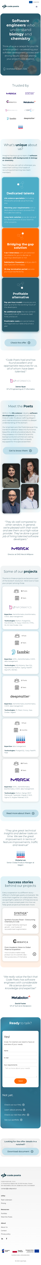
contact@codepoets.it (9, 1188)
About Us (4, 1227)
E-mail (6, 1058)
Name (6, 1051)
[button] (36, 6)
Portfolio (4, 1213)
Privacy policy (5, 1234)
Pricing (3, 1203)
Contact (4, 1230)
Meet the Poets (6, 1217)
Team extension (6, 1200)
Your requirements (10, 1065)
